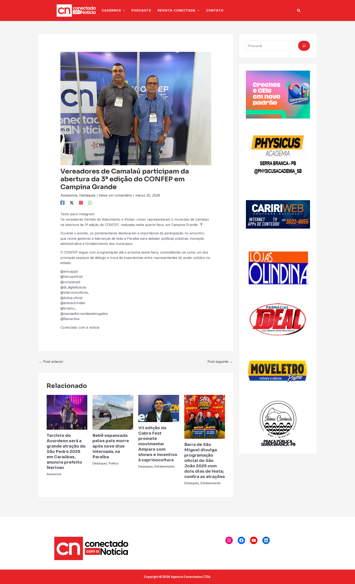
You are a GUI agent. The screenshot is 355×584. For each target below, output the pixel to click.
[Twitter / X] (72, 202)
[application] (123, 10)
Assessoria (68, 195)
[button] (273, 10)
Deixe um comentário (115, 195)
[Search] (304, 46)
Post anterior (51, 361)
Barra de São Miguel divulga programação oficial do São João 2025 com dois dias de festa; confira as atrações (204, 460)
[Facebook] (62, 202)
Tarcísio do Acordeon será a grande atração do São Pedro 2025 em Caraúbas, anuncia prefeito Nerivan (66, 451)
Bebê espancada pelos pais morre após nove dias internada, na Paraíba (110, 446)
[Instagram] (81, 202)
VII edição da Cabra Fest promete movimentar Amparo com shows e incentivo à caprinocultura (157, 444)
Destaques (87, 195)
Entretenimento (164, 466)
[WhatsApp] (90, 202)
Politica (113, 463)
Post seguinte (220, 361)
